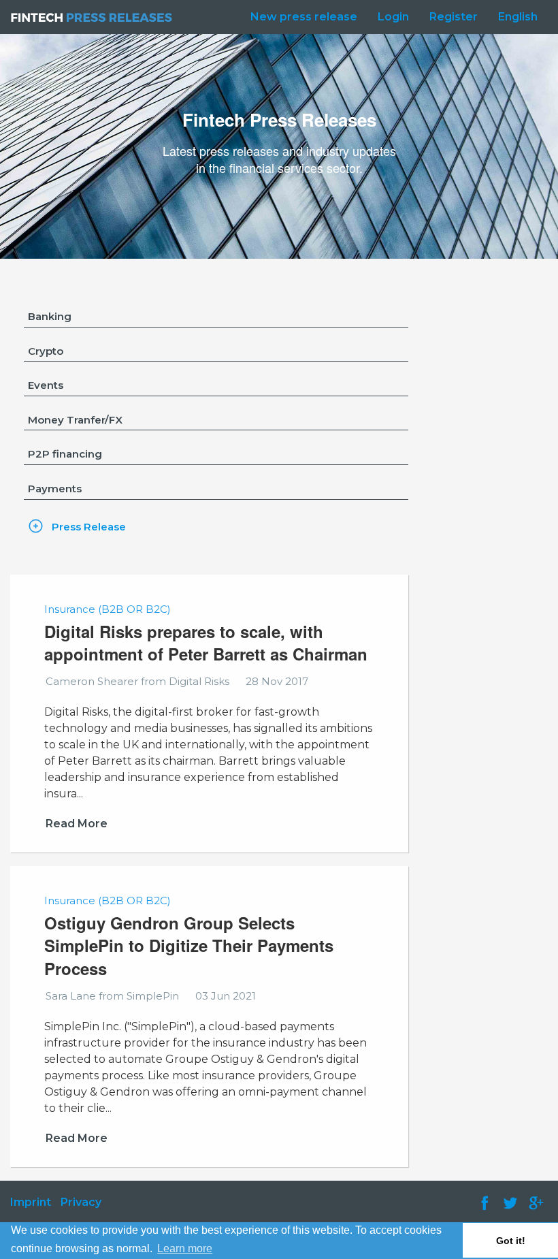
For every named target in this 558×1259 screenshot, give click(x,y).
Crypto (45, 351)
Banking (49, 316)
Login (393, 16)
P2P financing (65, 453)
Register (453, 16)
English (518, 16)
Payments (55, 488)
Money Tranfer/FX (75, 419)
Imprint (30, 1202)
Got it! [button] (510, 1240)
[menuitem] (300, 17)
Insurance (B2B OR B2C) (107, 609)
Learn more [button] (184, 1248)
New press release (303, 16)
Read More (77, 823)
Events (45, 385)
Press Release (89, 526)
